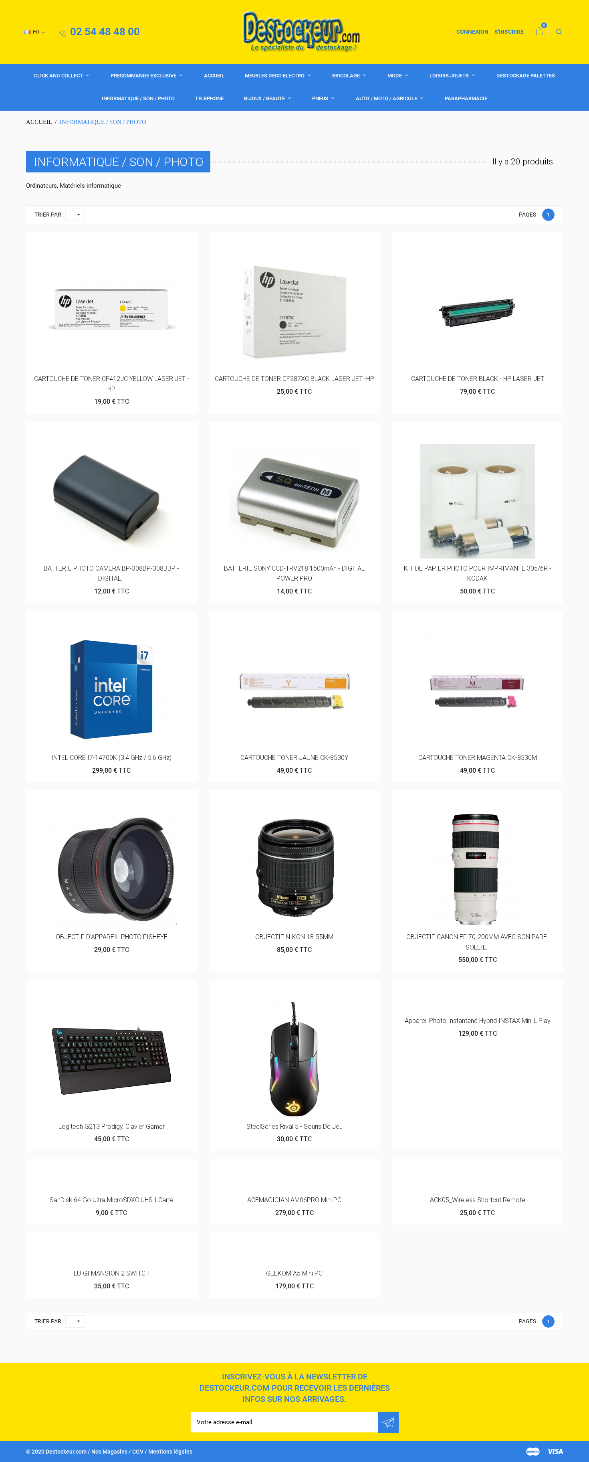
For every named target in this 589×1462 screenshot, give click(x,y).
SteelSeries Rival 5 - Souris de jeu (294, 1126)
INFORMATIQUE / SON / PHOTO (138, 98)
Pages (527, 214)
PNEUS (320, 98)
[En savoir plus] (131, 241)
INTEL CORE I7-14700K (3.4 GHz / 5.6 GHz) (111, 757)
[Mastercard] (533, 1451)
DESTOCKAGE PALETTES (525, 76)
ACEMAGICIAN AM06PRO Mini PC (294, 1200)
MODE (395, 76)
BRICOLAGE (346, 76)
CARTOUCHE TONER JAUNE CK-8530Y (294, 757)
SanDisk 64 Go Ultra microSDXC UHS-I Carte (111, 1200)
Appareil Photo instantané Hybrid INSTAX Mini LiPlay (478, 1021)
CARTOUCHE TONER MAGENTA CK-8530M (477, 757)
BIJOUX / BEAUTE (265, 98)
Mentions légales (170, 1451)
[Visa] (555, 1451)
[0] (539, 31)
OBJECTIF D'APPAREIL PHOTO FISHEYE (111, 937)
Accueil (214, 76)
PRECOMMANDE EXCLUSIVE (144, 76)
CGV (137, 1451)
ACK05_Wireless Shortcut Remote (477, 1200)
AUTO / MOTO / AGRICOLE (387, 98)
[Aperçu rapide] (112, 241)
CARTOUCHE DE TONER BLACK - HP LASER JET (477, 379)
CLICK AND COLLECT (59, 76)
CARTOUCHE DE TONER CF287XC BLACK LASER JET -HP (294, 379)
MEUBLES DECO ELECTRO (275, 76)
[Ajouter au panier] (92, 241)
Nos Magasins (109, 1451)
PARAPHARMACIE (466, 98)
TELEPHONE (209, 98)
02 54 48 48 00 (104, 32)
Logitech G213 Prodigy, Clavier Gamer (111, 1126)
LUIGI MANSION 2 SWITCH (111, 1273)
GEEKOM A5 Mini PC (294, 1273)
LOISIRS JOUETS (450, 76)
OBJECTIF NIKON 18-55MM (294, 937)
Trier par (47, 214)
